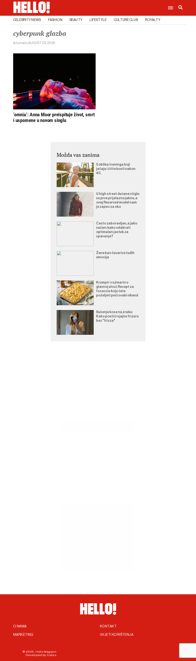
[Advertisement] (98, 385)
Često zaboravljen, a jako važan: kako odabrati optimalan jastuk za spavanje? (116, 230)
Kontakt (108, 626)
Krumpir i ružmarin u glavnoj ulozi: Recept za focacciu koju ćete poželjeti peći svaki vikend (117, 289)
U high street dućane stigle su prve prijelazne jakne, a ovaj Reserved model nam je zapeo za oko (117, 200)
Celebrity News (27, 20)
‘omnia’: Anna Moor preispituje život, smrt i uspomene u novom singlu (54, 117)
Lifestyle (98, 20)
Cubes (51, 655)
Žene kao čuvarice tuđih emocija (115, 255)
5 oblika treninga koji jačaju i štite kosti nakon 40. (116, 169)
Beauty (76, 20)
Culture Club (126, 20)
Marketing (23, 634)
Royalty (152, 20)
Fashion (55, 20)
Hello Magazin (46, 651)
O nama (20, 626)
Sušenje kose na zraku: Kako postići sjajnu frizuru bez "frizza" (117, 316)
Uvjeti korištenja (116, 634)
